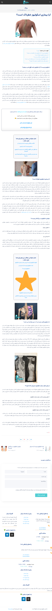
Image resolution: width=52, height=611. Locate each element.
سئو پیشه (10, 609)
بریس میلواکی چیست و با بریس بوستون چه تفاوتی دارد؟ (26, 296)
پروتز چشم (26, 517)
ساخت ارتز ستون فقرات (26, 212)
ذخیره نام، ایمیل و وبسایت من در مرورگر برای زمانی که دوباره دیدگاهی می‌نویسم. (31, 490)
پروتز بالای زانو (26, 523)
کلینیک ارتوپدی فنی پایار (8, 43)
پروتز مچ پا (26, 519)
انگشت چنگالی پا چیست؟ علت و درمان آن (26, 143)
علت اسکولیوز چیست (21, 102)
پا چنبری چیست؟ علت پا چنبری (26, 146)
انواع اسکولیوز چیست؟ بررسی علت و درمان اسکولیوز (26, 262)
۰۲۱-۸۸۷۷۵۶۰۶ (26, 123)
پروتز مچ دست (26, 521)
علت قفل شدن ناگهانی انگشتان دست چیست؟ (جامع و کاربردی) (26, 150)
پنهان (38, 50)
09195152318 (26, 127)
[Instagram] (12, 535)
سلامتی (29, 10)
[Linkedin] (7, 535)
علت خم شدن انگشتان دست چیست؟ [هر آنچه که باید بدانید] (26, 155)
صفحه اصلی (33, 10)
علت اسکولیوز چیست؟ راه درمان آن (26, 265)
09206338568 (42, 529)
